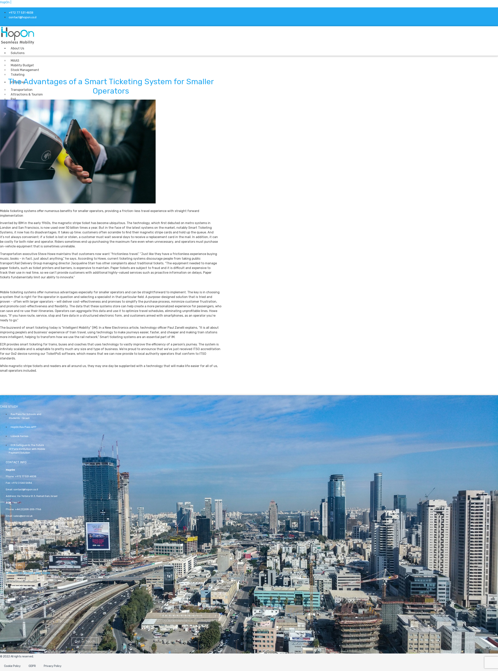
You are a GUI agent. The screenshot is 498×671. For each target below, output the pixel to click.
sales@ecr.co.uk (23, 515)
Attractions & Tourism (27, 94)
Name (5, 595)
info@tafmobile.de (24, 546)
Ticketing (18, 74)
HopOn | (5, 2)
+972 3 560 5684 (21, 482)
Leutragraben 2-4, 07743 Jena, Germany (41, 552)
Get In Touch (85, 641)
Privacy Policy (52, 666)
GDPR (32, 666)
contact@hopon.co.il (25, 489)
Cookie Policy (12, 666)
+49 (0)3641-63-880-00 (29, 539)
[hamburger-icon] (183, 48)
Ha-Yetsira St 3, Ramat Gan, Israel (37, 496)
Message (7, 621)
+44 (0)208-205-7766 (28, 509)
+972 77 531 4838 (25, 476)
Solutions (18, 53)
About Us (17, 48)
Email (5, 608)
